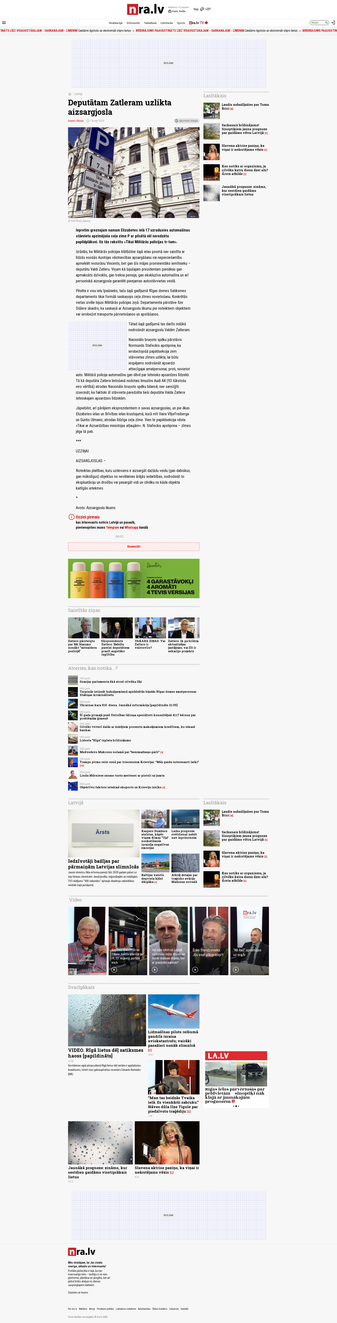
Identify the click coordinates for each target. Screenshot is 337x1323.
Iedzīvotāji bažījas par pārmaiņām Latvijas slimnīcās (103, 864)
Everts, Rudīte (176, 11)
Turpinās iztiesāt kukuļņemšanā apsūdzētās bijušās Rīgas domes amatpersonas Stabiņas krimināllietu (138, 693)
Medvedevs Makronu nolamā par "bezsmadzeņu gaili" (120, 752)
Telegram (112, 527)
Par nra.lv (72, 1309)
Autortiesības (144, 1309)
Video (75, 900)
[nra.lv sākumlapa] (145, 9)
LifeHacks (167, 22)
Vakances (174, 1309)
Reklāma (83, 1309)
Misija (92, 1309)
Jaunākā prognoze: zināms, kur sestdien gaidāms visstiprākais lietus (244, 190)
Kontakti (184, 1309)
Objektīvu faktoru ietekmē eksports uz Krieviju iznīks (120, 787)
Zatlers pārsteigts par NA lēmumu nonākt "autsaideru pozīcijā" (82, 646)
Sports (181, 22)
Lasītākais (214, 95)
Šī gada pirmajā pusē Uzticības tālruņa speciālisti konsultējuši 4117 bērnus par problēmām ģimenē (138, 716)
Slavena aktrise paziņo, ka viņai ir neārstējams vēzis (243, 147)
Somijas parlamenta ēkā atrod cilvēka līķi (111, 681)
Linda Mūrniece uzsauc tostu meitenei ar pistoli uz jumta (122, 775)
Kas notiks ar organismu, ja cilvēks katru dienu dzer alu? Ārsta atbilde (245, 170)
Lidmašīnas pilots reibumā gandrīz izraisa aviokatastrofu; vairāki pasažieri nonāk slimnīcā (173, 1038)
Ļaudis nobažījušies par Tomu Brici (245, 106)
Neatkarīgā (115, 22)
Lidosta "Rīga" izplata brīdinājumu (105, 740)
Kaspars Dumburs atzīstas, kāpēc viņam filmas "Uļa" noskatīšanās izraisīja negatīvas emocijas (155, 839)
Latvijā (78, 94)
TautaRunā (150, 22)
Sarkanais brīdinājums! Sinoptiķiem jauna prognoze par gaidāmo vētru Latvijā (244, 129)
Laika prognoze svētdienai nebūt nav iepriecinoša (184, 834)
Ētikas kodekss (160, 1309)
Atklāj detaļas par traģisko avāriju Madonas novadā (184, 878)
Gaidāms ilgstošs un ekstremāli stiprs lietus (171, 30)
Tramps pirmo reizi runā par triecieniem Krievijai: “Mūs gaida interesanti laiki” (139, 762)
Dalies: (119, 536)
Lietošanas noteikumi (126, 1309)
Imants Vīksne (76, 120)
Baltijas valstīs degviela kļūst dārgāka (152, 878)
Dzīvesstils (133, 22)
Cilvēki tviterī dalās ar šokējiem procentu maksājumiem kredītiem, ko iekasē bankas (137, 728)
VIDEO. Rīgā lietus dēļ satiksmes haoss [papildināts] (105, 1053)
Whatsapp (131, 527)
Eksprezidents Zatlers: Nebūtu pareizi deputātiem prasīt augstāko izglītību (115, 647)
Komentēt (133, 546)
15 (82, 765)
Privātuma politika (105, 1309)
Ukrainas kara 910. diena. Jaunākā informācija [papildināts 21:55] (129, 705)
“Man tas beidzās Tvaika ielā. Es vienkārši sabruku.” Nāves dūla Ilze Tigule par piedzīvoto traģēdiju (173, 1104)
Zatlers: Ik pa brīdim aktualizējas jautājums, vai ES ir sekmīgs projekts (183, 646)
